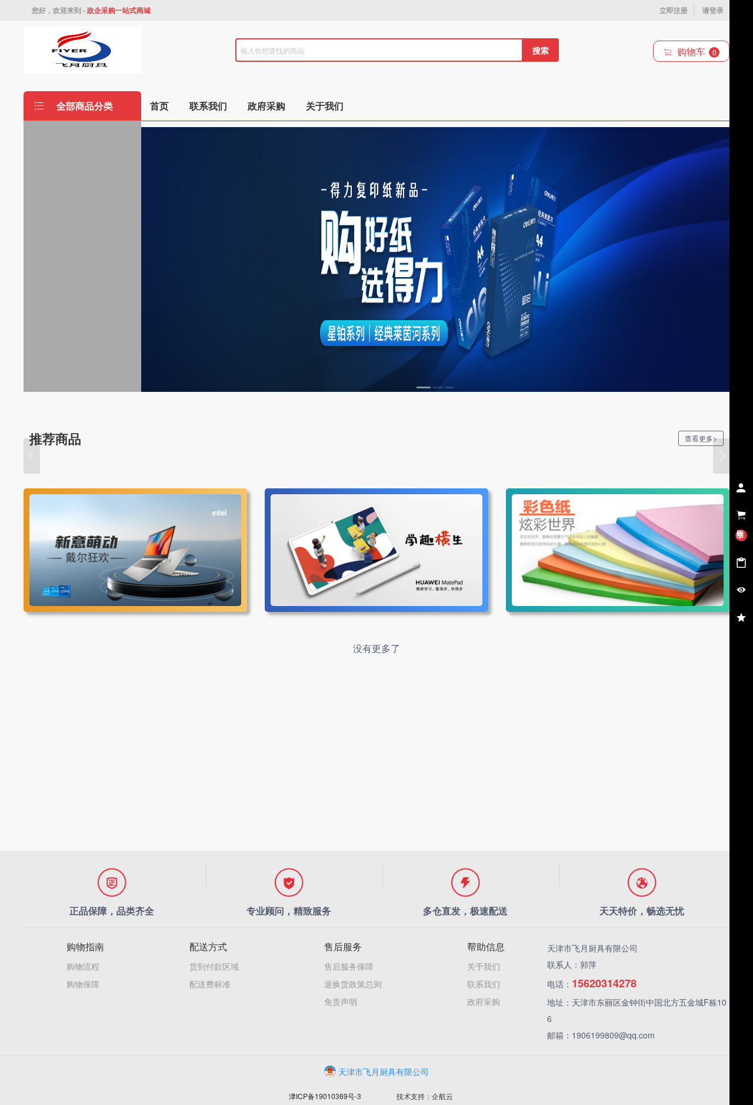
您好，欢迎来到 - (91, 10)
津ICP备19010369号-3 (325, 1096)
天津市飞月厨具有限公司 (383, 1071)
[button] (32, 456)
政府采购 (483, 1001)
